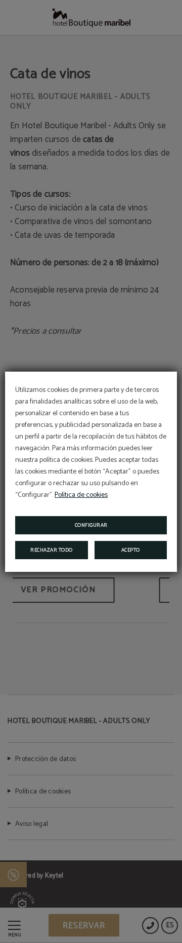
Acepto (130, 550)
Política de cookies (81, 495)
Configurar (91, 525)
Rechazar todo (51, 550)
